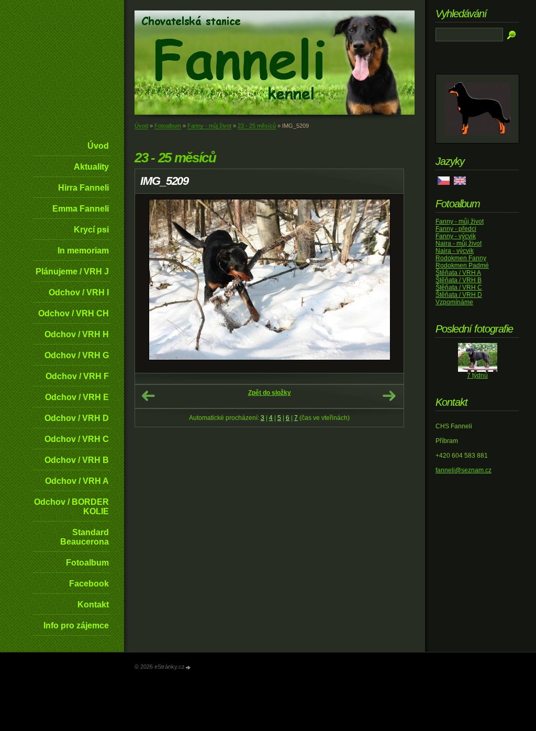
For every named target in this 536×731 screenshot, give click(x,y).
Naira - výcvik (455, 250)
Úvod (98, 145)
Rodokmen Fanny (461, 258)
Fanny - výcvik (456, 236)
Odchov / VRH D (76, 418)
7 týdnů (477, 375)
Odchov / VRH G (76, 355)
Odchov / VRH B (76, 460)
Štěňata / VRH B (459, 280)
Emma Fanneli (80, 208)
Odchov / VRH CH (73, 313)
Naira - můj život (459, 243)
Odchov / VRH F (77, 376)
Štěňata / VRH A (458, 272)
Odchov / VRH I (79, 292)
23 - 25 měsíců (257, 126)
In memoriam (83, 250)
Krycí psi (91, 229)
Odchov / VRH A (77, 481)
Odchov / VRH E (77, 397)
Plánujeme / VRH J (72, 271)
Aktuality (91, 166)
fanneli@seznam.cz (464, 470)
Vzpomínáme (454, 302)
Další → (389, 396)
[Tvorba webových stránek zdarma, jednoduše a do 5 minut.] (188, 667)
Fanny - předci (456, 228)
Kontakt (93, 604)
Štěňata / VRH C (459, 287)
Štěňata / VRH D (459, 294)
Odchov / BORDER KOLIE (71, 506)
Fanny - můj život (209, 126)
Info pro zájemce (76, 625)
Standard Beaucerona (84, 537)
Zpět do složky (269, 392)
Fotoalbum (87, 562)
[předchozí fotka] (152, 283)
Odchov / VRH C (76, 439)
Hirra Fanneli (83, 187)
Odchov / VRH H (76, 334)
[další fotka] (386, 283)
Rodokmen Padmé (462, 265)
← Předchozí (148, 396)
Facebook (89, 583)
